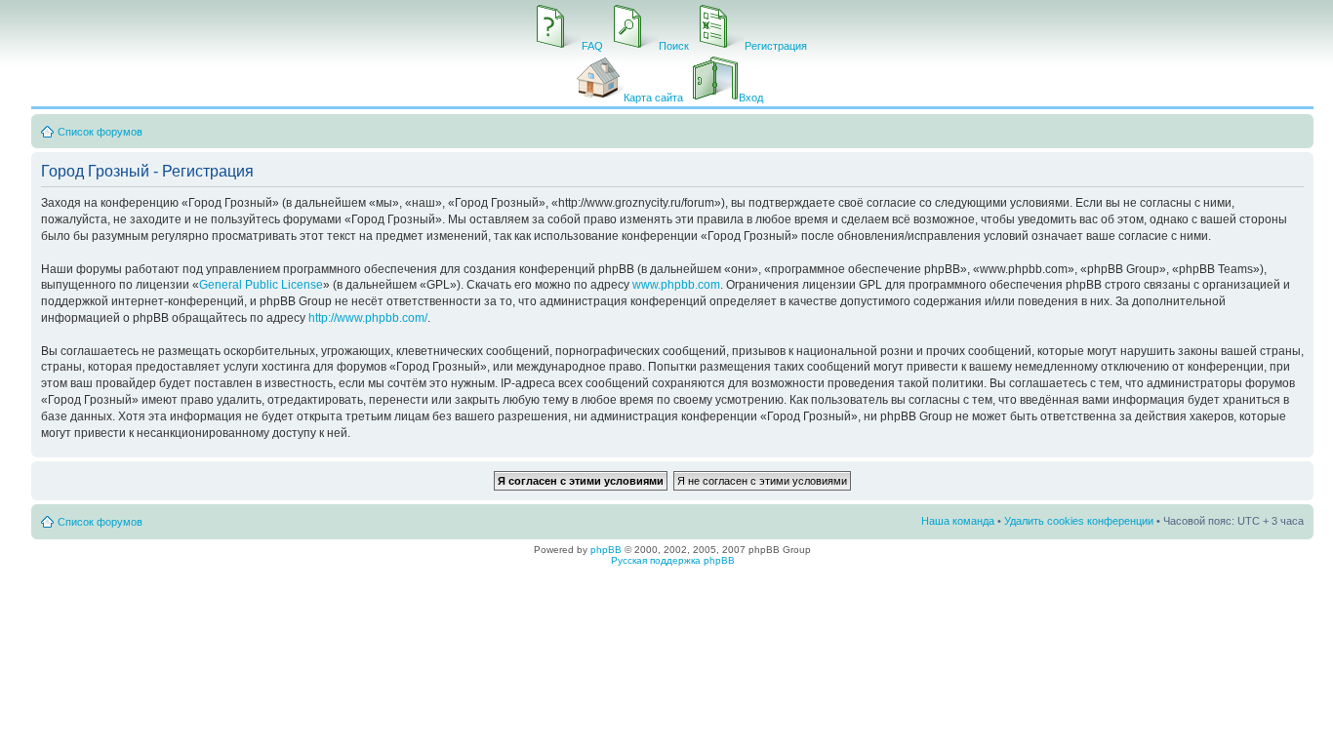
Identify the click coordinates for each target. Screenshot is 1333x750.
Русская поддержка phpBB (673, 560)
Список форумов (100, 132)
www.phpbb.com (676, 285)
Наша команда (957, 521)
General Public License (261, 285)
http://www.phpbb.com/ (367, 318)
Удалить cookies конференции (1078, 521)
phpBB (606, 549)
